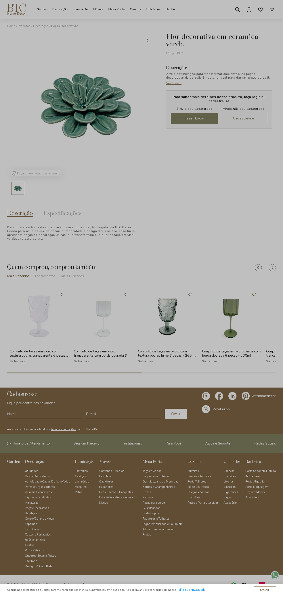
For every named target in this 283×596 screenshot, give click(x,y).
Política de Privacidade (191, 590)
